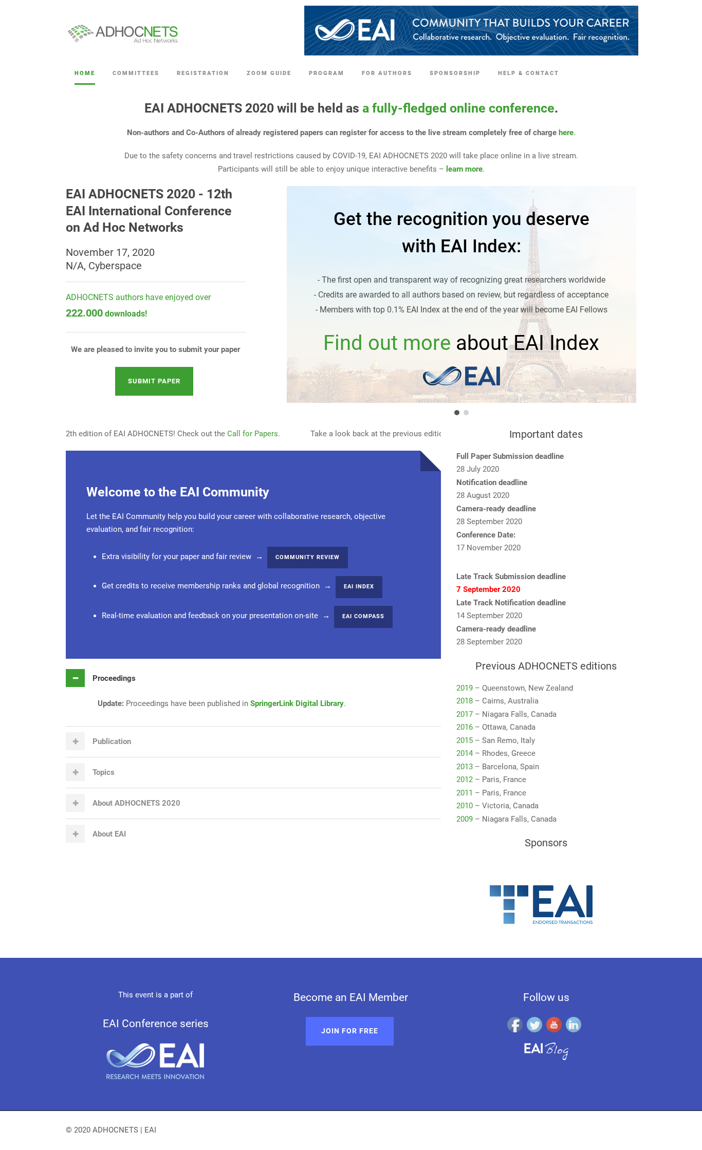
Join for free (349, 1031)
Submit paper (154, 381)
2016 (464, 727)
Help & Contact (528, 73)
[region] (448, 301)
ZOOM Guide (269, 73)
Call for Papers (229, 433)
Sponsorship (455, 73)
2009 (464, 819)
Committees (136, 73)
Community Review (307, 557)
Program (326, 73)
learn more (464, 169)
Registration (203, 73)
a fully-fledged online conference (458, 108)
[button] (456, 412)
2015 (464, 740)
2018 (464, 701)
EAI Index (359, 586)
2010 (464, 805)
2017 (464, 714)
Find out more (387, 343)
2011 (464, 792)
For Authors (387, 73)
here (566, 132)
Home (85, 73)
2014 (464, 753)
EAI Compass (363, 616)
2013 (464, 766)
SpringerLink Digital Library (297, 703)
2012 (464, 779)
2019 (464, 688)
